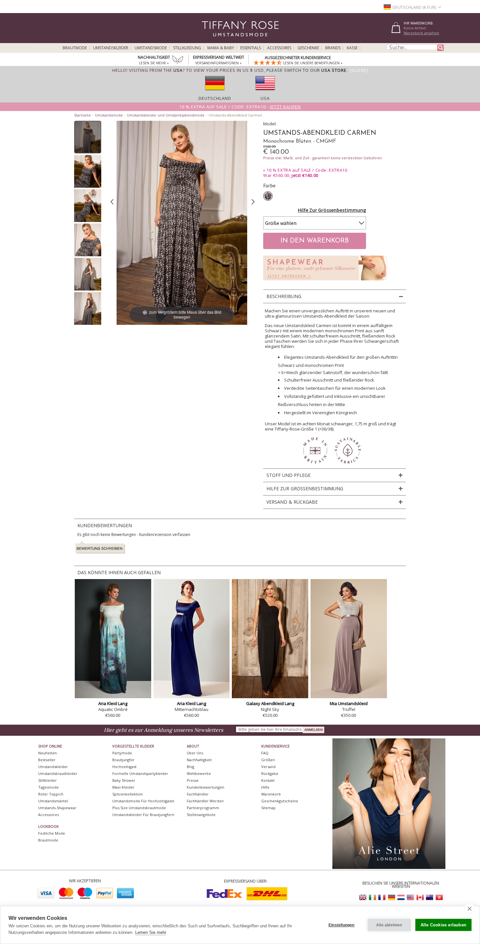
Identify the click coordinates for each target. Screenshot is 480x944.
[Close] (359, 70)
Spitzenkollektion (127, 794)
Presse (193, 780)
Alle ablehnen (389, 925)
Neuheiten (47, 752)
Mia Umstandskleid (349, 703)
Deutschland (215, 98)
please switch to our (306, 70)
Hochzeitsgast (124, 766)
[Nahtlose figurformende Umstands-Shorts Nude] (325, 282)
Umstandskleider (110, 48)
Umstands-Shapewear (57, 807)
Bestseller (47, 759)
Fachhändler (198, 794)
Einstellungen (341, 925)
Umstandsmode (151, 48)
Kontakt (268, 780)
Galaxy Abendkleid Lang (270, 703)
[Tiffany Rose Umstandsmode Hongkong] (438, 897)
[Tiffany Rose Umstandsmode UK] (363, 897)
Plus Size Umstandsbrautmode (139, 807)
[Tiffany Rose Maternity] (210, 40)
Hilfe (265, 787)
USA (265, 98)
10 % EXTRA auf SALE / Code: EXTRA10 (306, 170)
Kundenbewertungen (205, 787)
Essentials (250, 48)
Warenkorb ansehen (421, 32)
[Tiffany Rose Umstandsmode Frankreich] (382, 897)
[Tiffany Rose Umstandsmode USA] (410, 897)
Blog (190, 766)
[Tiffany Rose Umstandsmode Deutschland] (391, 897)
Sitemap (268, 807)
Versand (268, 766)
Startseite (82, 115)
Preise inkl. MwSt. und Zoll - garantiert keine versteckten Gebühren (322, 157)
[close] (469, 908)
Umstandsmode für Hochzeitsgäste (143, 800)
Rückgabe (269, 773)
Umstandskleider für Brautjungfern (143, 814)
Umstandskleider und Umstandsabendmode (165, 115)
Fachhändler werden (205, 800)
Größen (268, 759)
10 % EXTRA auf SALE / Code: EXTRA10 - (240, 107)
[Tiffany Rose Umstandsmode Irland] (372, 897)
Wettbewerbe (199, 773)
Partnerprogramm (203, 807)
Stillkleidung (187, 48)
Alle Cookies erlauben (443, 924)
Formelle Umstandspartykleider (140, 773)
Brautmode (75, 48)
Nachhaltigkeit (199, 759)
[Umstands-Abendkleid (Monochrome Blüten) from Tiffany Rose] (87, 137)
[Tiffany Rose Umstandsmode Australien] (429, 897)
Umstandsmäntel (53, 800)
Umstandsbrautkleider (57, 773)
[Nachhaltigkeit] (177, 60)
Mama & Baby (220, 48)
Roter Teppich (50, 794)
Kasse (352, 48)
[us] (265, 92)
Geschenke (308, 48)
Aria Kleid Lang (112, 703)
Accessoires (279, 48)
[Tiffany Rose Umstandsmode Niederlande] (401, 897)
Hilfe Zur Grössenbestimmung (332, 210)
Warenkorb (271, 794)
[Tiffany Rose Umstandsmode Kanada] (419, 897)
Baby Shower (123, 780)
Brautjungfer (123, 759)
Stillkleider (47, 780)
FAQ (264, 752)
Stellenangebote (201, 814)
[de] (214, 92)
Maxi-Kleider (123, 787)
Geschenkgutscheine (279, 800)
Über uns (195, 752)
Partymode (122, 752)
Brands (333, 48)
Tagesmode (48, 787)
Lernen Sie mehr (150, 932)
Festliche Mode (51, 833)
